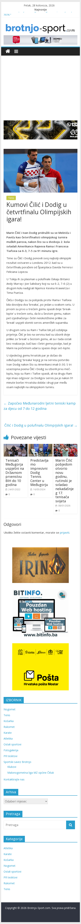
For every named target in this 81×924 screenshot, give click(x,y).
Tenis (11, 198)
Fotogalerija (11, 750)
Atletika (8, 738)
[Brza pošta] (40, 129)
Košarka (9, 721)
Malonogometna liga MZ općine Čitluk (30, 772)
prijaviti (64, 532)
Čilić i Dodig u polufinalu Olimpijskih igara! (40, 425)
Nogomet (9, 709)
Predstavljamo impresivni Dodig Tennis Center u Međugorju (39, 472)
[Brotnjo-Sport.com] (8, 51)
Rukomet (9, 727)
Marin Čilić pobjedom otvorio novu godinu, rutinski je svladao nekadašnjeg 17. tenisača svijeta (64, 480)
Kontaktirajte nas (14, 779)
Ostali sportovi (12, 744)
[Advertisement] (40, 85)
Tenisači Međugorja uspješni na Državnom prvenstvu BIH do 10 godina (14, 472)
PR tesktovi (10, 756)
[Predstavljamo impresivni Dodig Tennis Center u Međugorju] (40, 446)
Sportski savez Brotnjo (17, 762)
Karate (8, 732)
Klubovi (11, 767)
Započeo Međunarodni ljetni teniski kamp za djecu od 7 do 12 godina (40, 406)
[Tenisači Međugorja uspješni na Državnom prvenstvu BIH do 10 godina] (16, 446)
